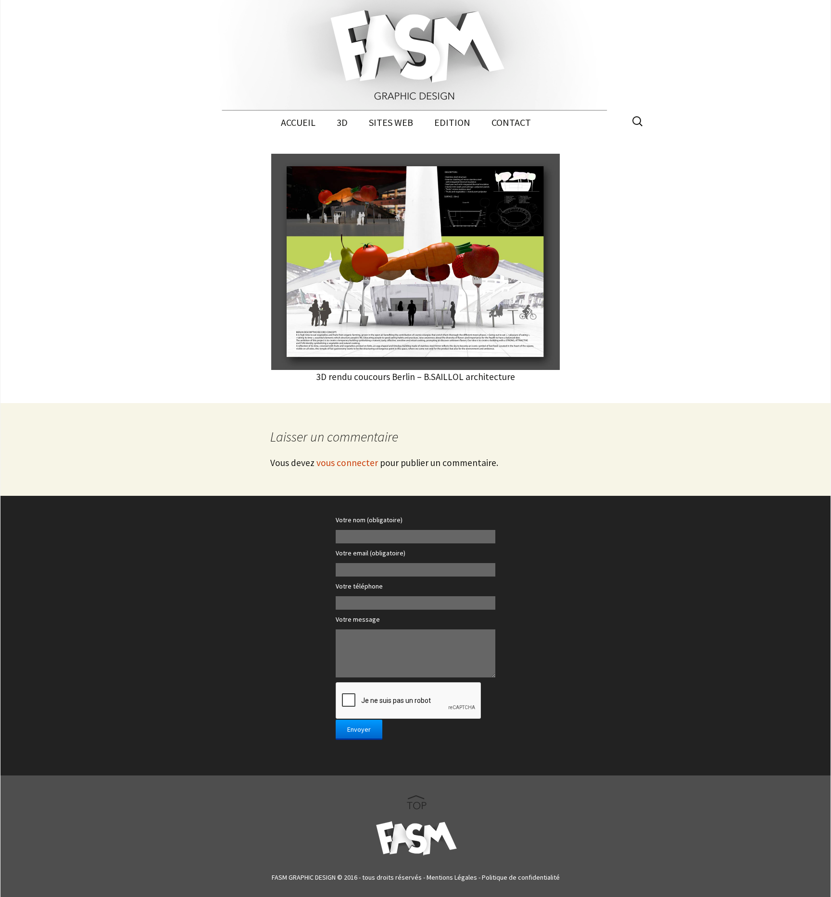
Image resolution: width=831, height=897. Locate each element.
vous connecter (347, 462)
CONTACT (511, 122)
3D (342, 122)
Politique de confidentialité (521, 877)
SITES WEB (391, 122)
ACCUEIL (298, 122)
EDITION (452, 122)
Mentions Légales (452, 877)
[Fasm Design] (415, 55)
